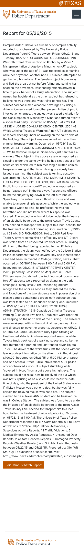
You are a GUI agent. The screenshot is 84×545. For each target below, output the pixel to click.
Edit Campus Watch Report (24, 465)
